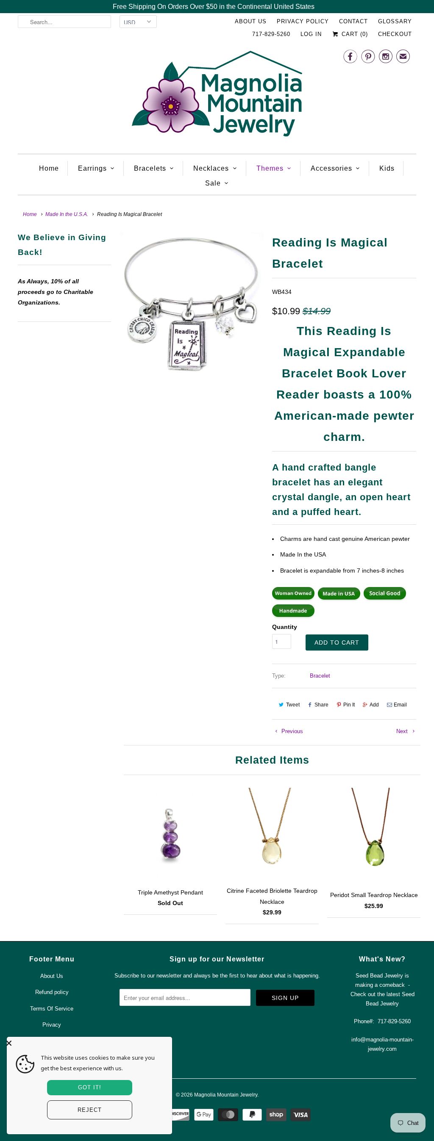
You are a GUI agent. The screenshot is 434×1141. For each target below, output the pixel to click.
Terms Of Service (51, 1008)
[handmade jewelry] (293, 616)
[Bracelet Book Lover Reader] (192, 304)
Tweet (293, 705)
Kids (387, 168)
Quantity (284, 626)
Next (402, 731)
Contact (353, 21)
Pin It (349, 705)
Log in (311, 34)
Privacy (51, 1025)
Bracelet (320, 676)
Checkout (395, 34)
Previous (291, 731)
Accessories (331, 168)
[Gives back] (385, 598)
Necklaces (211, 168)
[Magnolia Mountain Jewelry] (217, 96)
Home (49, 168)
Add (374, 705)
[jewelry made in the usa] (339, 598)
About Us (251, 21)
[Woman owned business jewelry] (293, 598)
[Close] (87, 1043)
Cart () (353, 34)
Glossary (395, 21)
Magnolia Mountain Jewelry (225, 1095)
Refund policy (52, 992)
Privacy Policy (303, 21)
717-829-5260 (271, 34)
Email (400, 705)
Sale (213, 183)
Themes (270, 168)
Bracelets (150, 168)
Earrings (92, 168)
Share (321, 705)
